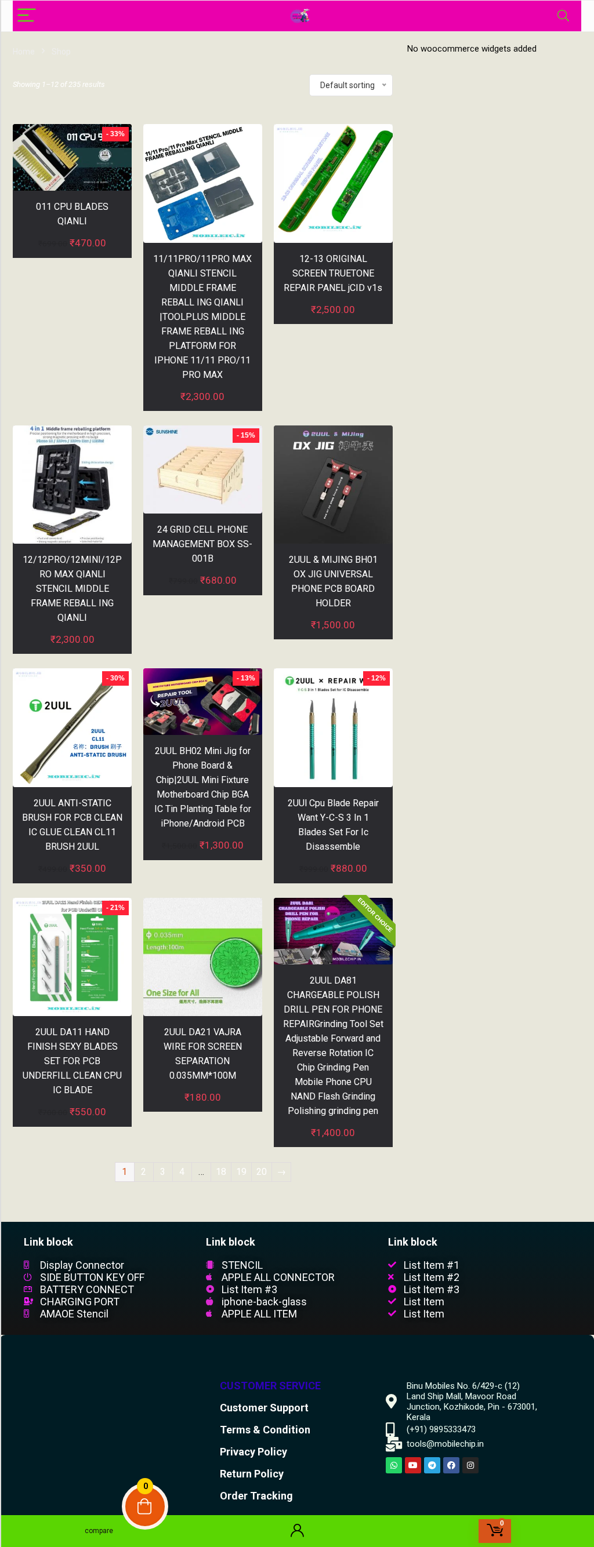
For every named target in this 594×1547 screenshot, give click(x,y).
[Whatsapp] (394, 1465)
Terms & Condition (265, 1430)
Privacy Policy (253, 1452)
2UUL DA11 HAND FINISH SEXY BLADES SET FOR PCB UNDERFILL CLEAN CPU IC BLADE (72, 1061)
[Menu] (27, 16)
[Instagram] (470, 1465)
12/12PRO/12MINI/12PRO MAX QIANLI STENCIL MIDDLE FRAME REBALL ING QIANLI (72, 588)
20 (261, 1171)
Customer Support (264, 1408)
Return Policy (252, 1474)
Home (24, 51)
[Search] (563, 16)
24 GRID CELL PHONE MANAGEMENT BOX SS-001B (202, 544)
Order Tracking (256, 1496)
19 (241, 1171)
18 (221, 1171)
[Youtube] (413, 1465)
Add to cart (72, 254)
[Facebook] (451, 1465)
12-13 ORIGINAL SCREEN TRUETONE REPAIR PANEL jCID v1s (333, 273)
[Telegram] (432, 1465)
